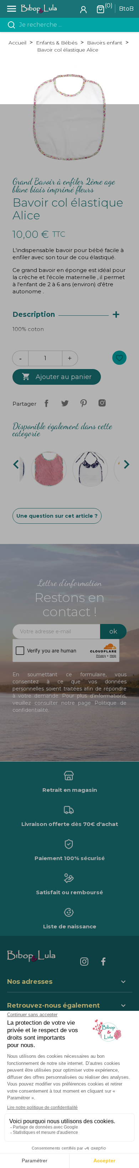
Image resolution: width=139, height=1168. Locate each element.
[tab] (69, 314)
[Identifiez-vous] (83, 9)
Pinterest (83, 403)
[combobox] (74, 25)
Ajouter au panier (57, 376)
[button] (69, 1006)
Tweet (65, 403)
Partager (46, 403)
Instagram (102, 403)
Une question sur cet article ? (57, 516)
